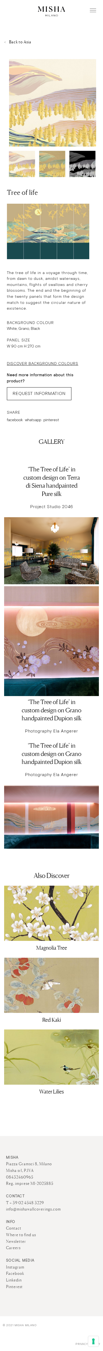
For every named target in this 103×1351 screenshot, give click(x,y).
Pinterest (14, 1286)
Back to (20, 42)
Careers (13, 1248)
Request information (39, 394)
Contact (13, 1228)
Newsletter (16, 1241)
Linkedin (14, 1280)
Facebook (15, 1273)
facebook (15, 420)
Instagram (15, 1267)
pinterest (51, 420)
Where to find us (21, 1235)
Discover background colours (42, 363)
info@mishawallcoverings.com (33, 1209)
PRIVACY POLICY (88, 1344)
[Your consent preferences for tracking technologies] (93, 1341)
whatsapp (33, 420)
